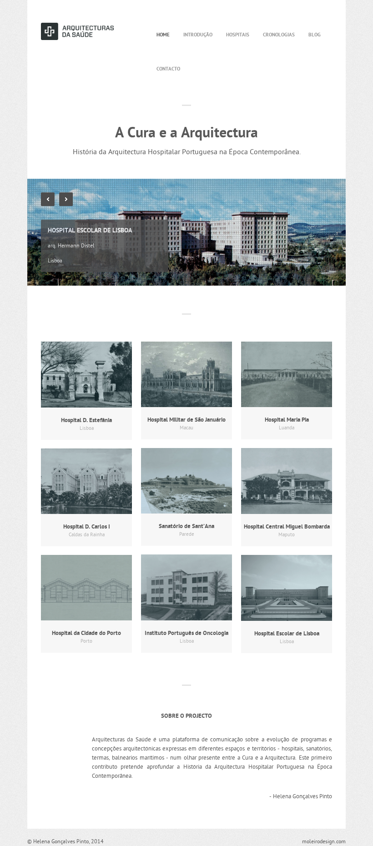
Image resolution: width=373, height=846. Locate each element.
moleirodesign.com (324, 842)
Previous (48, 199)
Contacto (168, 69)
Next (66, 199)
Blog (314, 35)
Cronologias (279, 35)
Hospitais (237, 35)
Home (163, 35)
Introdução (197, 35)
